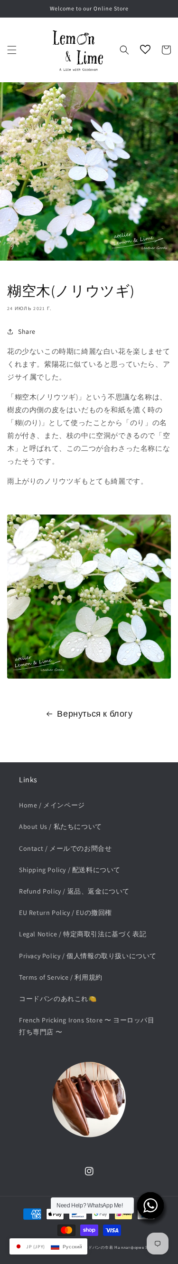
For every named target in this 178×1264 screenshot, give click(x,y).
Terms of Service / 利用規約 (61, 977)
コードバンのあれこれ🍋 (58, 998)
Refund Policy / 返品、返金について (74, 891)
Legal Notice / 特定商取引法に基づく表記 (82, 934)
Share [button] (27, 331)
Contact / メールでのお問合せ (65, 848)
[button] (11, 49)
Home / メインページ (52, 805)
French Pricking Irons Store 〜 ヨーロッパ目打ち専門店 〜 (87, 1026)
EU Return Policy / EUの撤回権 (65, 912)
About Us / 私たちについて (60, 826)
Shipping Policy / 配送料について (70, 869)
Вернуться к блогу (94, 713)
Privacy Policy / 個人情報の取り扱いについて (88, 956)
